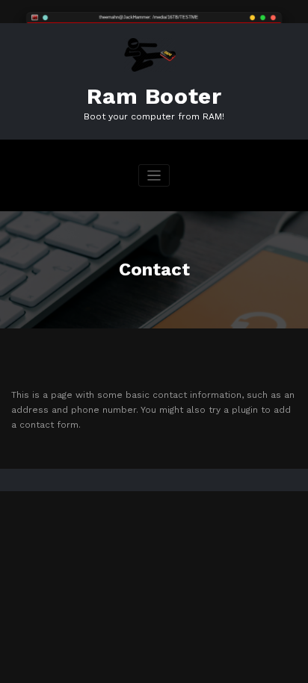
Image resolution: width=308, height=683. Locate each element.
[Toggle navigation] (154, 175)
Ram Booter (154, 96)
